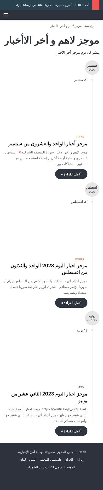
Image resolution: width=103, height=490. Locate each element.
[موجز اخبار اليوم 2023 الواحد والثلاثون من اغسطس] (45, 230)
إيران (79, 459)
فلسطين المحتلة (50, 459)
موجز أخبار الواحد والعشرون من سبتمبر (47, 143)
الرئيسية (90, 26)
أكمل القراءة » (71, 174)
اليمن (32, 459)
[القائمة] (6, 16)
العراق (69, 459)
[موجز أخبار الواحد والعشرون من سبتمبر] (45, 108)
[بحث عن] (97, 16)
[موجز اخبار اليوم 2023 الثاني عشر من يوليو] (45, 358)
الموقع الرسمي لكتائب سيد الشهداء (51, 467)
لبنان (23, 459)
